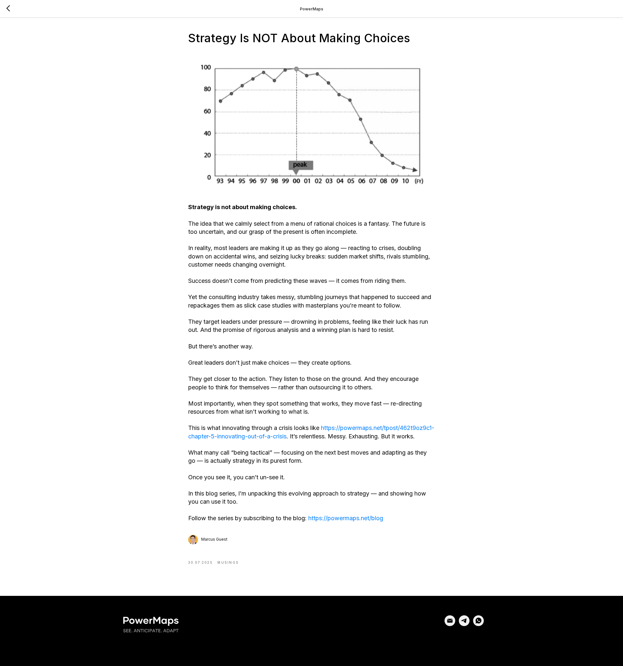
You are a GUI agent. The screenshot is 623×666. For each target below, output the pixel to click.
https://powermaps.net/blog (345, 518)
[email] (450, 624)
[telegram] (464, 624)
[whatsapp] (478, 624)
